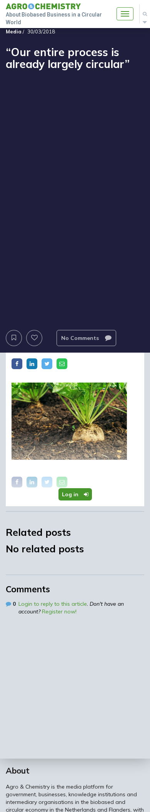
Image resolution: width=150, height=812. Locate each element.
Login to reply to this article (52, 603)
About (18, 771)
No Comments (80, 338)
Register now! (59, 611)
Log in (71, 494)
